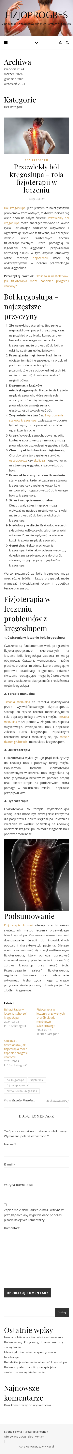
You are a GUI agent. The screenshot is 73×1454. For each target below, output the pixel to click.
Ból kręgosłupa (15, 208)
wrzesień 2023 (14, 84)
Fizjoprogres (36, 14)
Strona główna (13, 1431)
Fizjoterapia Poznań (19, 925)
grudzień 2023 (14, 79)
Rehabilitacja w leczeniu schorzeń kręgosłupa (16, 1013)
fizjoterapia (37, 1080)
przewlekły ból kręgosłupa (22, 1091)
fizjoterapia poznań (18, 1085)
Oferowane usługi (15, 1436)
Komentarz (12, 1228)
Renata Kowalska (23, 1100)
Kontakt (39, 1436)
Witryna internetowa (18, 1185)
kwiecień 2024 (14, 69)
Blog (30, 1436)
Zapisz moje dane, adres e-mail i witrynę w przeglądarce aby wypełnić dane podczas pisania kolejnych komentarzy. (34, 1215)
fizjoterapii (40, 258)
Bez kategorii (13, 107)
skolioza (39, 460)
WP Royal (48, 1446)
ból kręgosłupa (15, 1080)
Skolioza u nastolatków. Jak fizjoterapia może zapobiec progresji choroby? (36, 281)
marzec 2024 (13, 74)
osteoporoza (18, 460)
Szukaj (62, 1312)
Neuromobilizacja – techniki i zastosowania (33, 1337)
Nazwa (10, 1144)
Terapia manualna (17, 702)
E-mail (9, 1164)
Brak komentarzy (57, 1100)
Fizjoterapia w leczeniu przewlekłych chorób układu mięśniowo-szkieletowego (50, 1017)
